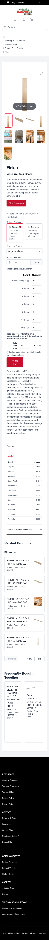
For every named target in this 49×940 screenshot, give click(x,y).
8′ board (25, 296)
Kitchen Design (8, 874)
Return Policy (8, 804)
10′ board (25, 304)
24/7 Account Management (13, 914)
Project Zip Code (14, 257)
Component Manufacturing (13, 908)
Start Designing (16, 203)
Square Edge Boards (14, 48)
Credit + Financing (10, 780)
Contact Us (7, 842)
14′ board (25, 319)
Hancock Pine (11, 44)
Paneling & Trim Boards (15, 40)
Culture (5, 894)
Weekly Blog (7, 830)
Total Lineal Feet (14, 345)
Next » (39, 658)
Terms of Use (8, 792)
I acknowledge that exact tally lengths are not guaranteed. (24, 353)
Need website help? (10, 836)
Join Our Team (8, 888)
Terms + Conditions (10, 786)
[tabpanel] (24, 91)
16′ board (25, 327)
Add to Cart (15, 362)
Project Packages (9, 862)
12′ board (25, 312)
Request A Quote (9, 818)
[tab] (8, 120)
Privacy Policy (8, 798)
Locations (6, 824)
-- (3, 848)
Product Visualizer (10, 868)
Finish (7, 52)
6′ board (25, 288)
